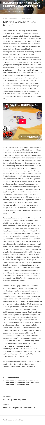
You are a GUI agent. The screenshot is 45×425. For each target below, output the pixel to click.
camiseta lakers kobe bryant (22, 78)
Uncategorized (12, 378)
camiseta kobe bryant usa (17, 385)
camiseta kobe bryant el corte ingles (16, 364)
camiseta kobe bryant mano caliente (22, 383)
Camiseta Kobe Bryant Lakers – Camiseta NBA (22, 5)
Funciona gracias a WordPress (13, 420)
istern (29, 19)
